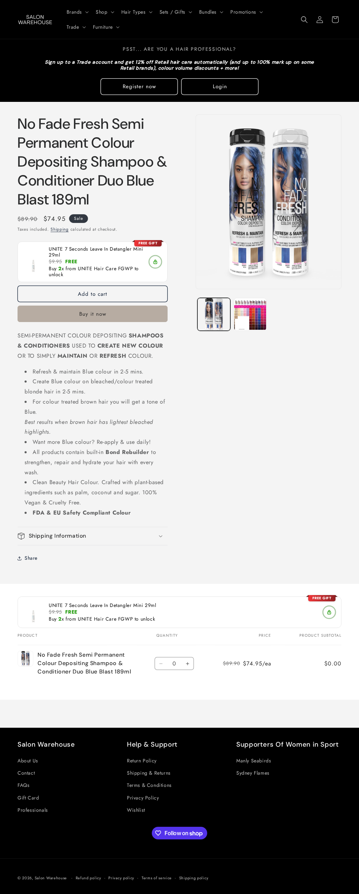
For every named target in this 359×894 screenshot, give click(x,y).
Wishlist (136, 809)
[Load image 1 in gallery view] (213, 314)
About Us (28, 760)
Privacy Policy (143, 797)
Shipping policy (194, 878)
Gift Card (28, 797)
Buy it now (92, 314)
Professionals (33, 809)
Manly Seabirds (253, 760)
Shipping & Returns (149, 772)
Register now (139, 86)
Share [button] (31, 557)
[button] (77, 12)
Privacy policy (121, 878)
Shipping (59, 229)
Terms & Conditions (149, 785)
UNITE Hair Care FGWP (105, 268)
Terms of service (157, 878)
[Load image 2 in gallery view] (250, 314)
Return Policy (142, 760)
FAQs (23, 785)
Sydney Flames (253, 772)
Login (220, 86)
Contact (26, 772)
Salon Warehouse (51, 878)
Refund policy (88, 878)
